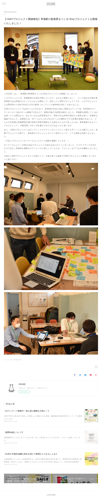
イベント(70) (8, 360)
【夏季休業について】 (14, 432)
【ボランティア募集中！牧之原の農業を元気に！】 (27, 410)
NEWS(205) (18, 360)
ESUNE (51, 3)
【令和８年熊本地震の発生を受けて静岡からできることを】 (31, 453)
